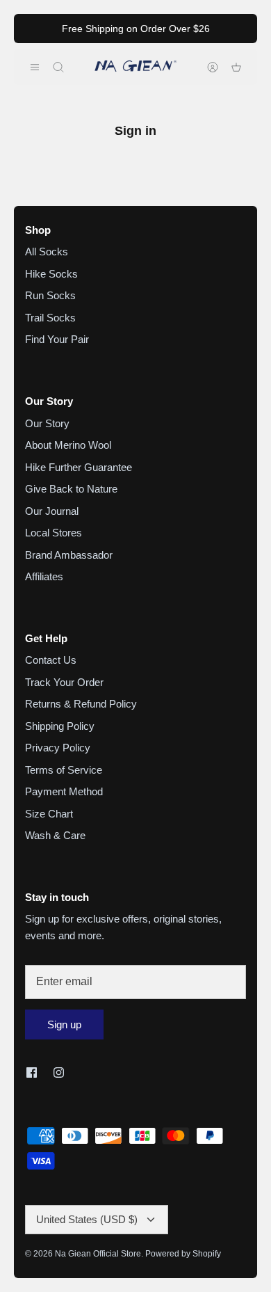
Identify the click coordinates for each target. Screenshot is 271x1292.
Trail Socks (50, 318)
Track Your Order (64, 682)
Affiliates (44, 576)
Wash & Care (55, 835)
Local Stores (53, 533)
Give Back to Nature (71, 489)
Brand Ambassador (69, 555)
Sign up (64, 1024)
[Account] (205, 66)
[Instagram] (58, 1072)
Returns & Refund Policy (81, 704)
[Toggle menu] (34, 66)
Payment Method (64, 791)
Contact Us (50, 660)
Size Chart (49, 814)
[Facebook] (31, 1072)
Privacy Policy (57, 747)
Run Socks (50, 295)
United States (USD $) (87, 1219)
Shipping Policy (60, 726)
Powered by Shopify (183, 1254)
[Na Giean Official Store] (135, 67)
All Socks (46, 251)
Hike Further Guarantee (78, 467)
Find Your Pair (57, 339)
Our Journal (52, 511)
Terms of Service (63, 770)
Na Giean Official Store (98, 1254)
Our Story (47, 423)
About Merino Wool (68, 445)
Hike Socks (51, 274)
